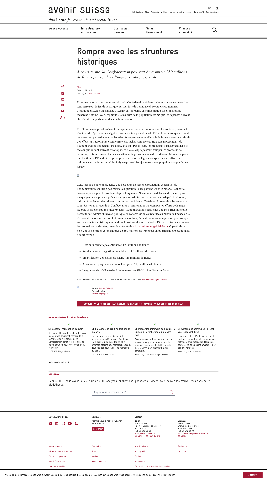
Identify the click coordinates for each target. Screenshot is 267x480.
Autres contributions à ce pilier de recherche (68, 317)
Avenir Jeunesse (184, 12)
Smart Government (57, 461)
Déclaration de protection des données (152, 466)
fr (217, 8)
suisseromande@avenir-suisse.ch (193, 433)
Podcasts (155, 12)
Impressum (140, 461)
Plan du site (154, 436)
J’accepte (252, 474)
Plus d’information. (166, 474)
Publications (137, 12)
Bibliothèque (54, 374)
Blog (147, 12)
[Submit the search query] (171, 392)
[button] (62, 93)
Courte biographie (100, 293)
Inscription (98, 428)
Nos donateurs (212, 12)
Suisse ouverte (55, 446)
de (209, 8)
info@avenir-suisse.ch (145, 433)
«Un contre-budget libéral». (155, 279)
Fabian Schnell (93, 93)
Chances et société (57, 466)
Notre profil (199, 12)
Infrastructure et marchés (60, 451)
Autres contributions (58, 362)
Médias (172, 12)
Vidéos (164, 12)
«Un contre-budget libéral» (151, 226)
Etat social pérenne (57, 456)
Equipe (138, 456)
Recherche (182, 446)
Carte (140, 436)
